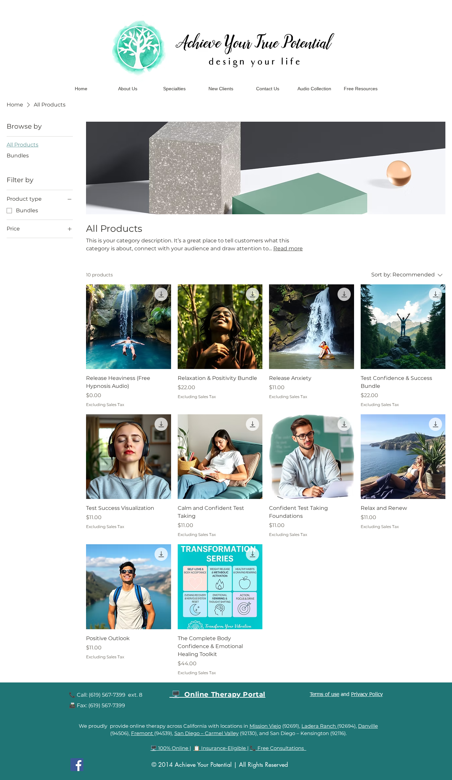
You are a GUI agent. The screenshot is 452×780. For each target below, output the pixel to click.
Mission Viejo (265, 726)
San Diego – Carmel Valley (206, 733)
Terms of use (324, 694)
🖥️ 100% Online (170, 748)
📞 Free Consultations (278, 748)
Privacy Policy (367, 694)
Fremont (142, 733)
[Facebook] (76, 764)
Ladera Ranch (319, 726)
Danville (368, 726)
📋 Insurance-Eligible (220, 748)
